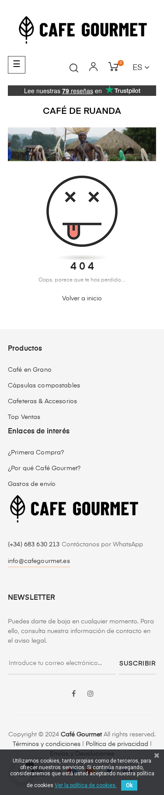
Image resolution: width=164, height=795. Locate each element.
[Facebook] (73, 694)
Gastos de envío (32, 484)
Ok (129, 785)
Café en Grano (30, 370)
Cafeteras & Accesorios (42, 401)
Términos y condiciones (46, 744)
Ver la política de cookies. (86, 785)
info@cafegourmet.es (39, 561)
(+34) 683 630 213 (35, 545)
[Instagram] (90, 694)
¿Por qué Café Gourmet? (44, 468)
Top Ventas (24, 417)
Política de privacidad (117, 744)
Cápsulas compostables (44, 386)
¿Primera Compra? (36, 453)
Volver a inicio (82, 298)
